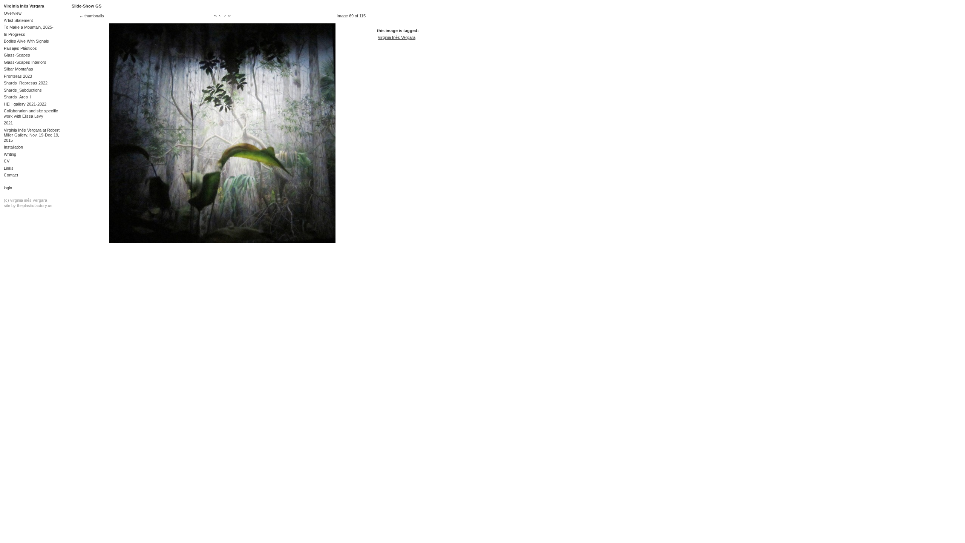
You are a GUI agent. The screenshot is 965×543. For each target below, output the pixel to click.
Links (9, 168)
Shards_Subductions (23, 90)
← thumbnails (91, 16)
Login (8, 188)
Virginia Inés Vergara (24, 6)
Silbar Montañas (18, 69)
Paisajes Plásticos (20, 48)
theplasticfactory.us (34, 205)
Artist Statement (18, 20)
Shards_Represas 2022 (25, 83)
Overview (12, 13)
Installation (13, 147)
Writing (10, 154)
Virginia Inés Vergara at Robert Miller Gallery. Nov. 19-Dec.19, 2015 (32, 135)
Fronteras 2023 (18, 76)
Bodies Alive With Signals (26, 41)
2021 (8, 123)
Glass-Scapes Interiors (25, 62)
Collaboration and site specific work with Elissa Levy (31, 113)
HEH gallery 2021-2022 (25, 104)
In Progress (14, 34)
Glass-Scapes (17, 55)
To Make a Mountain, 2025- (29, 27)
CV (6, 161)
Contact (11, 175)
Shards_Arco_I (17, 97)
